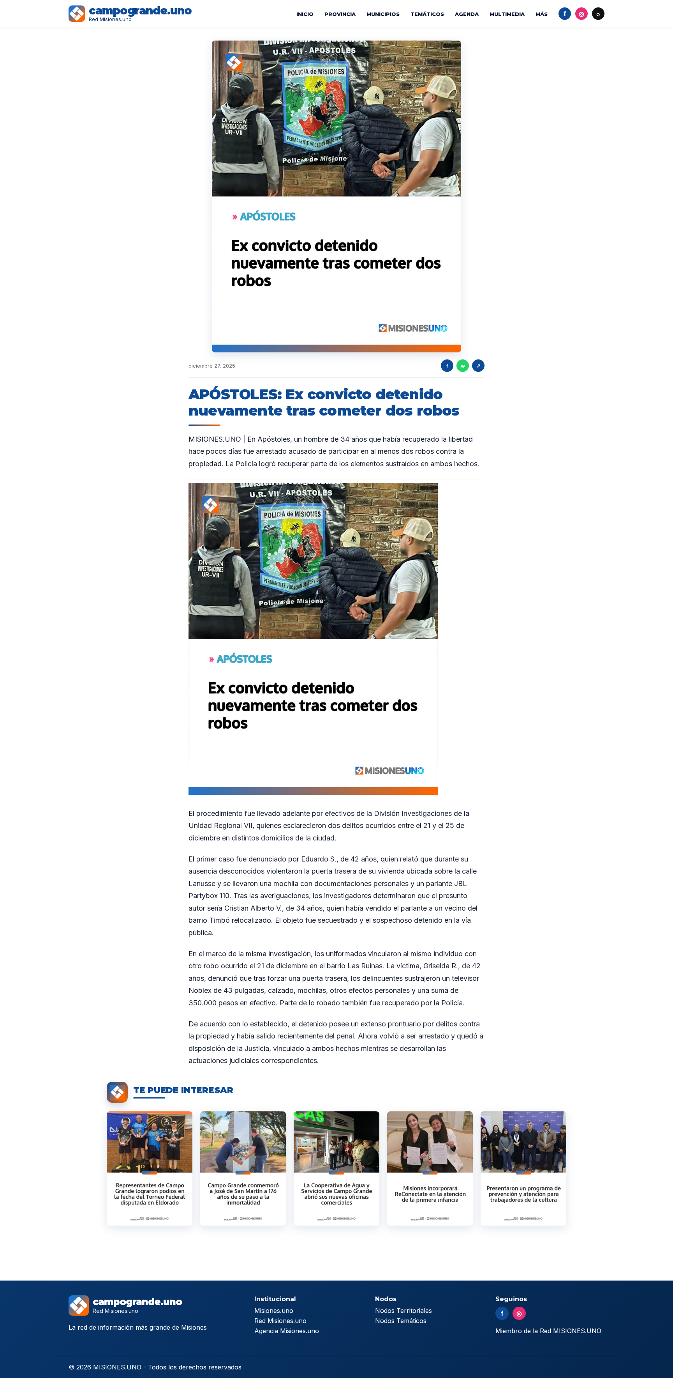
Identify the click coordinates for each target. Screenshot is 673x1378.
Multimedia (507, 14)
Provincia (340, 14)
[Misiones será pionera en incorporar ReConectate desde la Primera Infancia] (430, 1168)
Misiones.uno (273, 1310)
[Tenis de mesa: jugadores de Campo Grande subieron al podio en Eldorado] (149, 1168)
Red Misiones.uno (280, 1321)
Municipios (383, 14)
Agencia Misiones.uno (286, 1331)
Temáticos (427, 14)
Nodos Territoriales (403, 1310)
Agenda (467, 14)
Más (542, 14)
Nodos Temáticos (400, 1321)
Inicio (305, 14)
